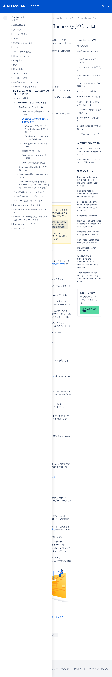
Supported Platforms (87, 215)
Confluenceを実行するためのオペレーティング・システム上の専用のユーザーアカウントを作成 (34, 184)
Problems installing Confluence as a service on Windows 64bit (88, 194)
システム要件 (22, 98)
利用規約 (65, 668)
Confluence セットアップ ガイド (31, 192)
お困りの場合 (19, 228)
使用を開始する (20, 25)
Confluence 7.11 (19, 17)
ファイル (17, 38)
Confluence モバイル (23, 42)
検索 (103, 6)
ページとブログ (20, 34)
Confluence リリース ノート (26, 224)
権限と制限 (18, 69)
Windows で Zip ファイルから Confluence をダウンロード (37, 129)
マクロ (16, 47)
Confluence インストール (31, 107)
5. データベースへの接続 (88, 96)
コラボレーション (21, 56)
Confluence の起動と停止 (33, 162)
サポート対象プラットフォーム (30, 200)
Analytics (17, 60)
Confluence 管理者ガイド (25, 86)
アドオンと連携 (20, 78)
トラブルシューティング (88, 134)
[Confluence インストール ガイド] (76, 18)
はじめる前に (83, 46)
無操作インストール (31, 151)
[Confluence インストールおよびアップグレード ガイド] (70, 18)
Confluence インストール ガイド (31, 102)
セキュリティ (79, 668)
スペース (17, 29)
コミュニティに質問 (89, 310)
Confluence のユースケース (26, 82)
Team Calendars (20, 73)
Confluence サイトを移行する (27, 205)
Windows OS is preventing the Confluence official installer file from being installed (87, 262)
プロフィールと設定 (22, 51)
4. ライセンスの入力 (86, 91)
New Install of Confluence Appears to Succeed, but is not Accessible (89, 223)
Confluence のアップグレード (30, 196)
